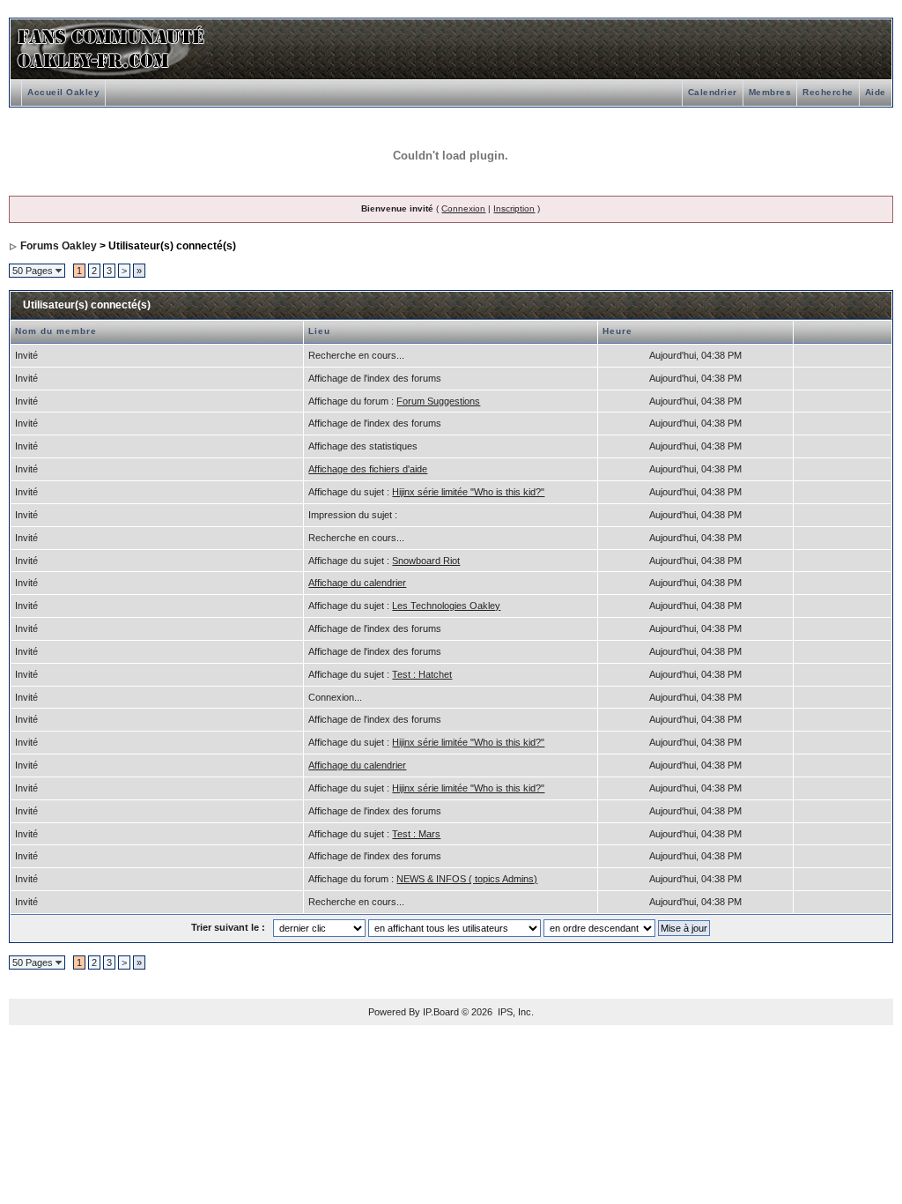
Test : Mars (416, 834)
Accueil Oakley (63, 92)
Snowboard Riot (426, 560)
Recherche (828, 92)
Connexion (463, 208)
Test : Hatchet (422, 674)
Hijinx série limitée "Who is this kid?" (468, 492)
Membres (770, 92)
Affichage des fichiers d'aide (367, 469)
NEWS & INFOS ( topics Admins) (466, 878)
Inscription (514, 208)
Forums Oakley (58, 246)
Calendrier (712, 92)
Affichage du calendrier (357, 582)
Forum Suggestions (438, 401)
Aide (875, 92)
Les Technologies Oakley (446, 605)
